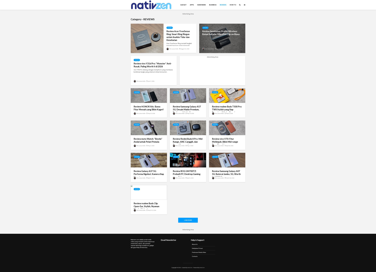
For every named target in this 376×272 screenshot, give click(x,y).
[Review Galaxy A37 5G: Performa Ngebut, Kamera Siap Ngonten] (149, 160)
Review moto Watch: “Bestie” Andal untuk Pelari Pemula (148, 140)
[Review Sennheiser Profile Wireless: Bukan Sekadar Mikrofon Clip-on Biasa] (222, 38)
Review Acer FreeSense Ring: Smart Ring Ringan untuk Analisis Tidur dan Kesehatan (178, 35)
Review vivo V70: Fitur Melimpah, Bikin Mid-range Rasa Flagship (225, 142)
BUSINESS (212, 5)
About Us (195, 244)
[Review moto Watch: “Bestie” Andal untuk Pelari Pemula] (149, 128)
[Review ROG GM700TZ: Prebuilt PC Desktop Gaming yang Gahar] (188, 160)
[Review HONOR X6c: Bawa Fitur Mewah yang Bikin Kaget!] (149, 95)
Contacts (195, 256)
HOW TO (233, 5)
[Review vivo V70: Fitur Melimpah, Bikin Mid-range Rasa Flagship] (227, 128)
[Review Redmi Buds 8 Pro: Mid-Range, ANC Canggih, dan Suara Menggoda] (188, 128)
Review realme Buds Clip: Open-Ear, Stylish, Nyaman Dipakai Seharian (146, 206)
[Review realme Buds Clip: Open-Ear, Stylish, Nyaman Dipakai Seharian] (149, 192)
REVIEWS (223, 5)
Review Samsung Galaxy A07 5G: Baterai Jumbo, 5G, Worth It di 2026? (226, 174)
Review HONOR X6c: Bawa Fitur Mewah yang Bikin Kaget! (149, 108)
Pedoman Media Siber (199, 252)
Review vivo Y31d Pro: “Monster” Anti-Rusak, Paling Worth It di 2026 (153, 65)
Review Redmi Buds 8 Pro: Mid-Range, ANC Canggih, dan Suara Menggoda (188, 142)
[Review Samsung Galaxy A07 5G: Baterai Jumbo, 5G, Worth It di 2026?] (227, 160)
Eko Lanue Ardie (173, 49)
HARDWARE (201, 5)
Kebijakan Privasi (197, 248)
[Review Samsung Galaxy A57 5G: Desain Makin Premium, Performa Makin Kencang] (188, 95)
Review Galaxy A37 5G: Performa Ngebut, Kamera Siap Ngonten (149, 174)
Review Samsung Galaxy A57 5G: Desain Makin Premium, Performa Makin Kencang (187, 109)
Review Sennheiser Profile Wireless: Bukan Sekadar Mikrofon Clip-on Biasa (221, 33)
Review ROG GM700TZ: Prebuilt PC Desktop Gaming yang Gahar (186, 174)
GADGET (183, 5)
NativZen (190, 267)
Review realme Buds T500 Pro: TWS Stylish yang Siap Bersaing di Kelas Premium (227, 109)
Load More (188, 220)
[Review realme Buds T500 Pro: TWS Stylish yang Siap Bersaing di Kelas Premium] (227, 95)
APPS (192, 5)
